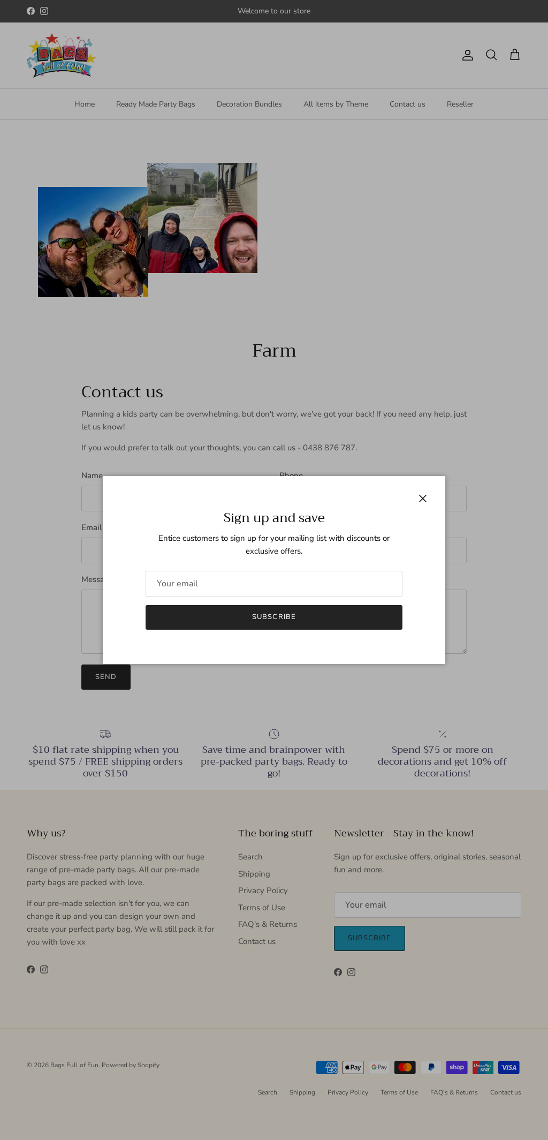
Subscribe (273, 617)
